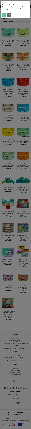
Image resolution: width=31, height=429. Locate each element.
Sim (4, 15)
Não (9, 15)
